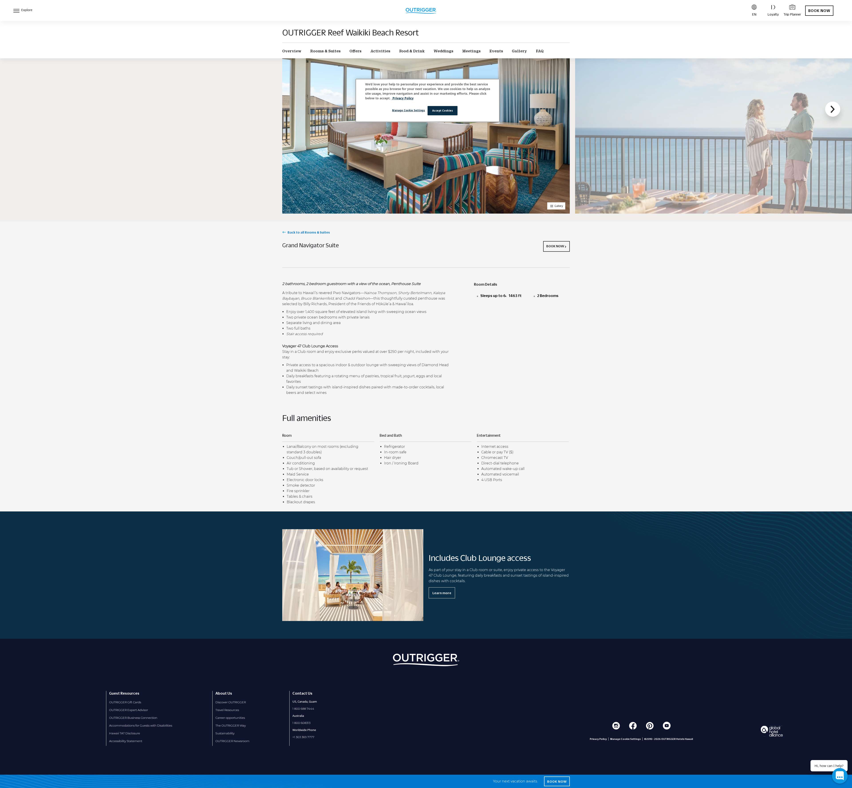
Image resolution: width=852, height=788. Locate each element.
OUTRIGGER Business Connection (133, 717)
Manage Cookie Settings (408, 110)
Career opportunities (230, 717)
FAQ (540, 51)
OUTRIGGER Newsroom (232, 741)
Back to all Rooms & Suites (309, 232)
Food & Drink (412, 51)
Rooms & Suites (325, 51)
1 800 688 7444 (303, 708)
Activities (380, 51)
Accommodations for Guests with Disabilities (140, 725)
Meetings (471, 51)
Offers (355, 51)
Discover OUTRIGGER (230, 702)
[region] (427, 100)
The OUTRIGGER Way (230, 725)
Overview (291, 51)
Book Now (819, 11)
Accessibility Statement (125, 741)
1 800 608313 (301, 723)
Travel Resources (227, 710)
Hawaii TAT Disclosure (124, 733)
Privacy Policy (598, 739)
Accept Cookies (442, 110)
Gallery (519, 51)
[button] (832, 109)
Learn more (441, 593)
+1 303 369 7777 (303, 737)
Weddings (443, 51)
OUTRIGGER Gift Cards (125, 702)
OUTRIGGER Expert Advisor (128, 710)
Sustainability (225, 733)
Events (496, 51)
